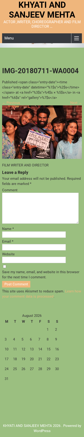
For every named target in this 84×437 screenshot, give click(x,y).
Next (76, 103)
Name (8, 229)
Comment (10, 190)
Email (7, 241)
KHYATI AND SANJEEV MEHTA (42, 10)
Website (8, 254)
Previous (11, 103)
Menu (9, 38)
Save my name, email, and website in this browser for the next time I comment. (40, 274)
